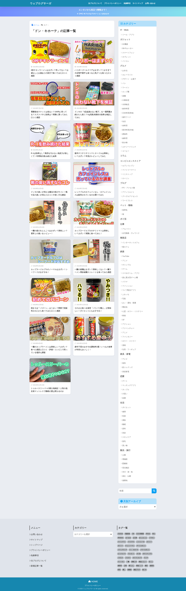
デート (124, 381)
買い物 (124, 445)
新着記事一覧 (37, 566)
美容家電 (125, 372)
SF (123, 320)
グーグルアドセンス (130, 196)
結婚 (124, 398)
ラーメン (125, 87)
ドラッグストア (122, 549)
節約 (124, 428)
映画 (124, 315)
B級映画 (127, 533)
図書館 (124, 463)
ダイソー (120, 545)
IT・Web (124, 30)
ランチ (146, 557)
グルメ (123, 66)
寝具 (124, 363)
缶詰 (124, 121)
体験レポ (134, 561)
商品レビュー (143, 561)
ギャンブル (126, 265)
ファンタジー (127, 337)
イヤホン (151, 537)
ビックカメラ (122, 553)
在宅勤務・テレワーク (131, 233)
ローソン (125, 178)
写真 (124, 299)
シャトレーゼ (140, 541)
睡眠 (124, 424)
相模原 (129, 569)
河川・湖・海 (127, 472)
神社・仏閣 (126, 476)
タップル (125, 389)
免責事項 (127, 3)
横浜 (146, 565)
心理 (125, 565)
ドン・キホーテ (133, 549)
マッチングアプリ (129, 385)
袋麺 (124, 96)
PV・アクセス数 (128, 188)
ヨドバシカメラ (137, 557)
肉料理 (124, 125)
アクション (126, 324)
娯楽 (122, 251)
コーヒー (125, 151)
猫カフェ (125, 247)
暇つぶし (131, 565)
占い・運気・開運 (129, 303)
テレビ (124, 359)
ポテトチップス (147, 553)
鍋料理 (124, 138)
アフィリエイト (128, 192)
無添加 (152, 565)
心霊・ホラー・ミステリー (132, 311)
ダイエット (126, 407)
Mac (153, 533)
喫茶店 (123, 238)
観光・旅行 (125, 450)
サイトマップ (138, 3)
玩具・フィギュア (129, 349)
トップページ (37, 545)
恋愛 (122, 376)
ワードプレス (127, 200)
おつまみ (128, 537)
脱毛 (124, 441)
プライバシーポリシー (112, 3)
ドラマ (124, 282)
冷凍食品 (125, 104)
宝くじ (151, 561)
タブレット (126, 57)
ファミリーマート (129, 170)
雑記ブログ (137, 569)
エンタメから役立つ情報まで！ (93, 12)
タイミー (149, 541)
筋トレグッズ (127, 367)
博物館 (124, 459)
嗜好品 (124, 307)
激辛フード (126, 117)
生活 (122, 403)
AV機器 (125, 44)
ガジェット (125, 39)
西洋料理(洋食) (128, 130)
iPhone (148, 533)
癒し (124, 569)
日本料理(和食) (128, 113)
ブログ (123, 183)
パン (124, 83)
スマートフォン (128, 53)
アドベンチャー (128, 328)
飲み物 (124, 142)
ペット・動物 (126, 205)
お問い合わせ (150, 3)
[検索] (154, 490)
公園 (124, 455)
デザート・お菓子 (129, 79)
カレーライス (127, 75)
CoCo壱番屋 (140, 533)
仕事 (122, 224)
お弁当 (124, 70)
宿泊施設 (125, 468)
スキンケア (126, 437)
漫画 (124, 345)
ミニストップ (127, 174)
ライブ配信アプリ (129, 290)
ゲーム (124, 269)
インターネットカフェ (131, 242)
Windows (120, 537)
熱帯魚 (124, 210)
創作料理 (125, 109)
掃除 (124, 420)
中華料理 (125, 100)
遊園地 (124, 480)
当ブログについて (95, 3)
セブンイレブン (128, 166)
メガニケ (120, 557)
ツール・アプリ (128, 35)
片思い (124, 394)
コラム (123, 156)
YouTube (125, 256)
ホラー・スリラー (129, 341)
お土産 (135, 537)
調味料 (124, 134)
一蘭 (128, 561)
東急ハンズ (139, 565)
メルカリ (127, 557)
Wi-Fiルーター (127, 48)
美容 (124, 433)
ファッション (127, 286)
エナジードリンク (129, 147)
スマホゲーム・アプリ (131, 273)
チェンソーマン (129, 545)
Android (120, 533)
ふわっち (125, 294)
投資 (124, 416)
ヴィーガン (121, 561)
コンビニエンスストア (130, 161)
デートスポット (141, 545)
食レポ (144, 569)
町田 (119, 569)
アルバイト (126, 229)
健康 (124, 412)
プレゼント (131, 553)
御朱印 (120, 565)
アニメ (124, 260)
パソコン (125, 61)
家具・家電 (125, 354)
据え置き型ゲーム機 (130, 277)
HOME (94, 581)
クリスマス (131, 541)
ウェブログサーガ (40, 3)
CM (133, 533)
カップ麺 (125, 92)
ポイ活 (123, 219)
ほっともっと (143, 537)
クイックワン (122, 541)
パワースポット (145, 549)
